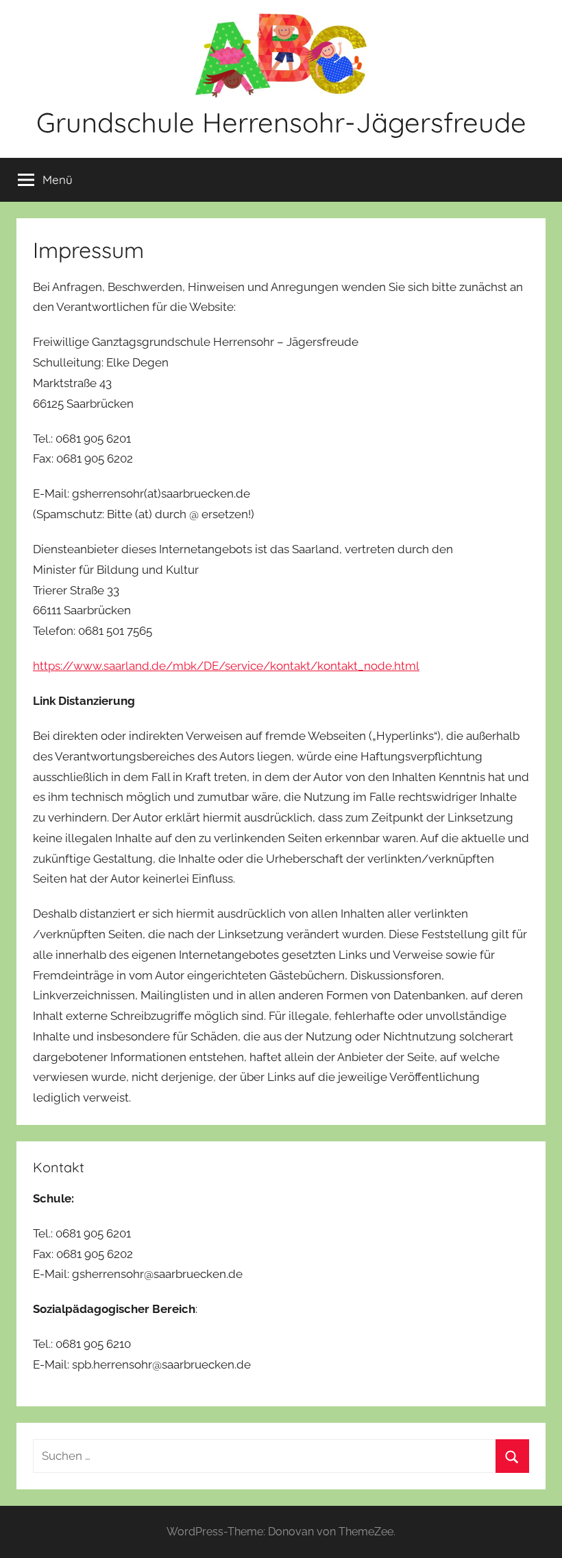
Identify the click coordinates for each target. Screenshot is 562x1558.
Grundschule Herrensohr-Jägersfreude (281, 122)
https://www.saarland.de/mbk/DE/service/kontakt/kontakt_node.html (226, 666)
